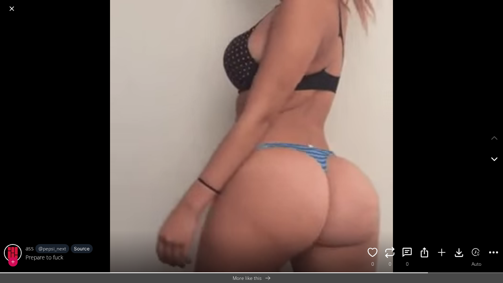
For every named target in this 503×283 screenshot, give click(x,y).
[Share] (424, 253)
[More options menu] (495, 4)
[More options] (493, 253)
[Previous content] (494, 138)
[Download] (458, 253)
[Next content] (494, 159)
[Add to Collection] (441, 253)
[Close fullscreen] (11, 8)
